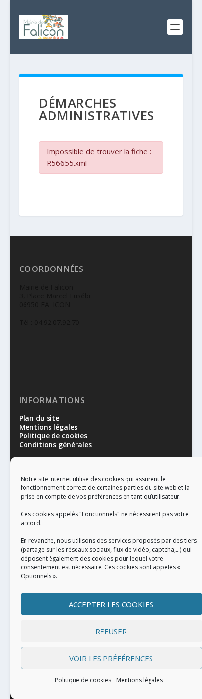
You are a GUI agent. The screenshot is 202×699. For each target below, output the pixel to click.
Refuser (111, 631)
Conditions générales (55, 444)
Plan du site (39, 418)
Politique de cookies (83, 680)
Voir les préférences (111, 658)
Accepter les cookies (111, 604)
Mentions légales (139, 680)
